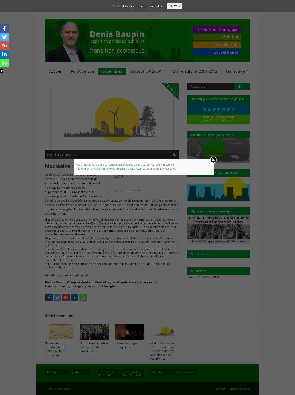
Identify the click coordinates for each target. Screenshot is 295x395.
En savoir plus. (153, 6)
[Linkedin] (4, 54)
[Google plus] (4, 45)
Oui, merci (174, 6)
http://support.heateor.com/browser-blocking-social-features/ (111, 168)
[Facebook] (4, 28)
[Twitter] (4, 37)
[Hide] (1, 71)
